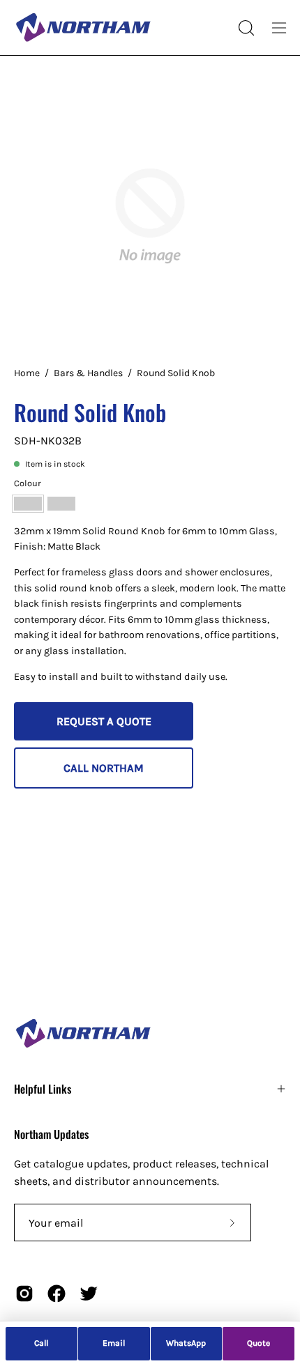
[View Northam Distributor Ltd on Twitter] (88, 1293)
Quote (258, 1343)
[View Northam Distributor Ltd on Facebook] (56, 1293)
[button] (245, 28)
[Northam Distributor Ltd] (83, 27)
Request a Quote (104, 721)
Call (41, 1343)
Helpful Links (42, 1088)
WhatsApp (186, 1343)
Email (114, 1343)
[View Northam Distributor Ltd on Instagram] (24, 1293)
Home (27, 373)
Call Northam (103, 768)
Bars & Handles (88, 373)
